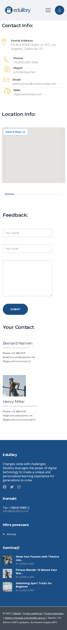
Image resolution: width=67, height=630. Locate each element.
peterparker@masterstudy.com (34, 84)
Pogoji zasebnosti (32, 613)
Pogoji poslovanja (53, 613)
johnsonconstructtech (23, 419)
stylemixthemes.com (27, 94)
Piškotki (17, 613)
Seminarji (11, 534)
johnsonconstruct (21, 361)
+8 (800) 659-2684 (25, 62)
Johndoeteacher (24, 72)
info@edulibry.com (16, 511)
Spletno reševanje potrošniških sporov (25, 617)
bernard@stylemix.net (22, 357)
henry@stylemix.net (21, 415)
